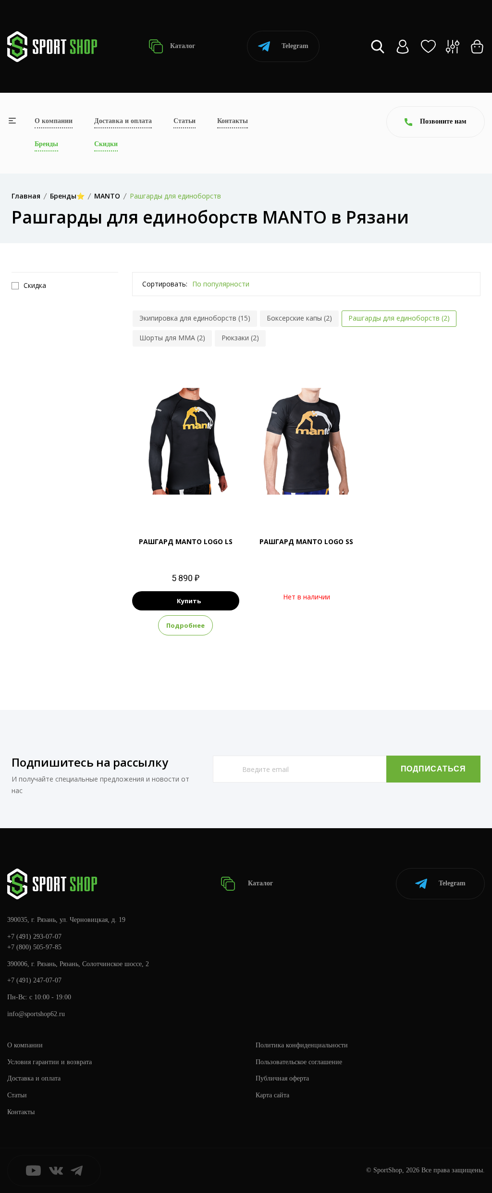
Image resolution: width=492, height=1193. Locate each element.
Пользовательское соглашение (299, 1062)
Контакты (232, 120)
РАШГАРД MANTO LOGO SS (306, 541)
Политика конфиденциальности (302, 1045)
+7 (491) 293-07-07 (34, 936)
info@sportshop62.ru (36, 1014)
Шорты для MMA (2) (172, 337)
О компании (54, 120)
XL (186, 502)
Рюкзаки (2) (240, 337)
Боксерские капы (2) (299, 318)
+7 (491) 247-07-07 (34, 980)
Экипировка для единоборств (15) (194, 318)
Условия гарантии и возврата (49, 1062)
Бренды (46, 144)
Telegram (295, 46)
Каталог (181, 46)
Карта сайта (272, 1095)
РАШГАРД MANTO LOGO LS (186, 541)
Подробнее (185, 625)
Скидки (106, 144)
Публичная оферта (282, 1078)
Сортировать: (164, 283)
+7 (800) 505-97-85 (34, 947)
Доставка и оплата (123, 120)
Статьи (184, 120)
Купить (189, 600)
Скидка (35, 285)
